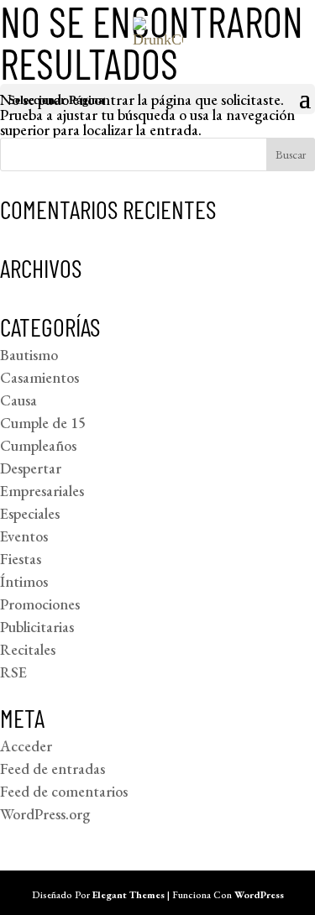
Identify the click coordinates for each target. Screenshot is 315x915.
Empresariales (42, 490)
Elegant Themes (128, 895)
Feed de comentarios (64, 791)
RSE (13, 672)
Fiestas (20, 558)
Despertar (30, 468)
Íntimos (24, 581)
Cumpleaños (38, 445)
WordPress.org (45, 814)
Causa (18, 400)
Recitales (27, 649)
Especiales (30, 513)
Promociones (40, 604)
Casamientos (39, 377)
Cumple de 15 (43, 422)
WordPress (259, 895)
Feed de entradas (52, 768)
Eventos (24, 536)
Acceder (26, 746)
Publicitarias (37, 626)
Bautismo (29, 354)
